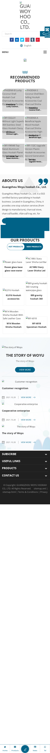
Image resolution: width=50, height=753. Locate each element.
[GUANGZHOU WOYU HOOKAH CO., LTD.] (25, 15)
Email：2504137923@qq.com (47, 35)
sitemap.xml (40, 488)
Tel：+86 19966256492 (47, 29)
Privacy (43, 492)
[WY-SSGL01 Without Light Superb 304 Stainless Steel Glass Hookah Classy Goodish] (13, 127)
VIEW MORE (25, 369)
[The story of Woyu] (25, 347)
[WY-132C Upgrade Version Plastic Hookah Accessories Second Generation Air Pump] (36, 155)
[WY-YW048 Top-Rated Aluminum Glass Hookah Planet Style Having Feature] (13, 153)
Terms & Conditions (28, 492)
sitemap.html (9, 492)
